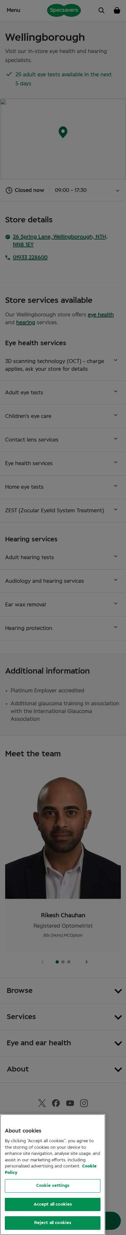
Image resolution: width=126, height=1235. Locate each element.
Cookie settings (52, 1186)
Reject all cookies (52, 1223)
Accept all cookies (53, 1204)
